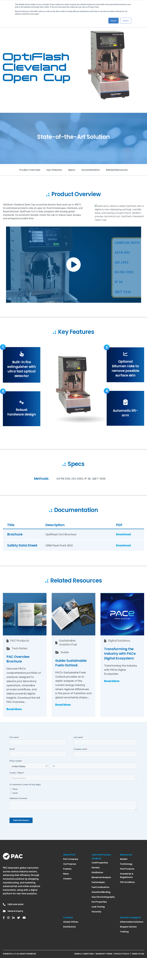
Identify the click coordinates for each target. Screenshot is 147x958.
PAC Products (127, 868)
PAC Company (70, 859)
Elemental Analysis (101, 877)
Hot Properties (99, 901)
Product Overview (29, 170)
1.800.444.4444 (15, 904)
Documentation (91, 170)
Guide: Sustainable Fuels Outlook (71, 663)
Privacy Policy (121, 954)
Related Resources (117, 170)
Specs (71, 170)
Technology (126, 864)
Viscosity (96, 911)
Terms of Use (137, 954)
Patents (67, 868)
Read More (14, 709)
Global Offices (70, 921)
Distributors (69, 926)
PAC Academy (127, 882)
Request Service (128, 926)
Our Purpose (69, 864)
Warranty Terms (104, 954)
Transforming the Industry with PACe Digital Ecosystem (120, 654)
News (66, 873)
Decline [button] (126, 20)
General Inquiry (15, 911)
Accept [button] (113, 20)
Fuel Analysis (98, 882)
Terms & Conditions (84, 954)
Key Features (54, 170)
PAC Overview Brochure (17, 659)
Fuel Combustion (100, 887)
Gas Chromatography (103, 896)
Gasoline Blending (101, 892)
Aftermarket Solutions (131, 921)
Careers (67, 878)
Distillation (97, 872)
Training (124, 931)
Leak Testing (98, 906)
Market (123, 859)
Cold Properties (100, 862)
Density (95, 867)
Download (123, 534)
